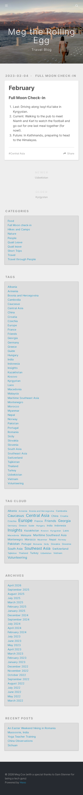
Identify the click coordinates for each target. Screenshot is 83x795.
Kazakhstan (15, 372)
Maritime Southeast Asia (23, 398)
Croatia (12, 317)
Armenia (13, 291)
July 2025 (14, 598)
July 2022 (14, 687)
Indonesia (14, 363)
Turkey (12, 470)
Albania (12, 286)
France (12, 329)
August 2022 (16, 683)
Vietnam (13, 479)
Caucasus (14, 304)
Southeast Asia (17, 453)
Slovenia (13, 444)
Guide (11, 351)
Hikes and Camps (19, 229)
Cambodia (14, 299)
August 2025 (16, 594)
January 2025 (16, 610)
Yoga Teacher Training (22, 736)
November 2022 (18, 670)
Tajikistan (14, 462)
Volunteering (16, 483)
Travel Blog (41, 49)
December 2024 (18, 615)
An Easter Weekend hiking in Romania (32, 728)
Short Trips (15, 250)
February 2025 (17, 606)
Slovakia (13, 440)
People (12, 238)
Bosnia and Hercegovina (23, 295)
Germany (13, 342)
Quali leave (14, 246)
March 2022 (15, 700)
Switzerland (15, 457)
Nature (12, 233)
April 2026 (14, 585)
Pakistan (13, 423)
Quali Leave (15, 242)
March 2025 (15, 602)
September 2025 (18, 589)
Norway (12, 419)
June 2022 (14, 692)
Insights (13, 368)
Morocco (13, 406)
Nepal (11, 415)
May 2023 (14, 645)
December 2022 (18, 666)
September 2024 (18, 619)
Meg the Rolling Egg (41, 35)
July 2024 (14, 623)
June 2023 (14, 641)
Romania (13, 432)
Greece (12, 346)
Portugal (13, 427)
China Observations (20, 740)
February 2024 (17, 632)
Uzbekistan (15, 474)
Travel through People (22, 259)
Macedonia (14, 389)
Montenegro (15, 402)
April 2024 (14, 628)
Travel (11, 255)
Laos (11, 385)
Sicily (11, 436)
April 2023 (14, 649)
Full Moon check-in (55, 76)
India (11, 359)
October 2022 (17, 675)
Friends (12, 333)
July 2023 (14, 636)
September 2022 (18, 679)
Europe (12, 325)
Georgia (13, 338)
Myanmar (13, 410)
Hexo (23, 782)
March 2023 (15, 653)
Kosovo (12, 376)
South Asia (14, 449)
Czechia (13, 321)
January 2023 (16, 662)
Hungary (13, 355)
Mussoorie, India (18, 732)
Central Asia (17, 153)
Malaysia (13, 393)
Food (11, 221)
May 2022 (14, 696)
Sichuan (12, 745)
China (11, 312)
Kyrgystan (14, 380)
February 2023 (17, 657)
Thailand (13, 466)
